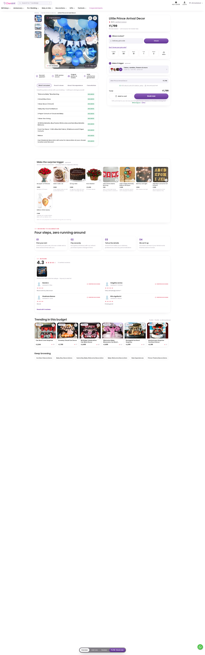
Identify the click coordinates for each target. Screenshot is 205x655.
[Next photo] (95, 42)
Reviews (104, 650)
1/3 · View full (91, 66)
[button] (6, 8)
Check (156, 41)
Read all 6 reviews (44, 309)
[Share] (90, 18)
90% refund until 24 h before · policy (132, 85)
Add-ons (94, 650)
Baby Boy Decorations (64, 358)
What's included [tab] (44, 85)
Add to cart (122, 96)
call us (143, 103)
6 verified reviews (120, 22)
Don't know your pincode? (118, 47)
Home (37, 13)
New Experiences (138, 358)
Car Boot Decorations (48, 13)
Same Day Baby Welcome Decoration (90, 358)
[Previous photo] (47, 42)
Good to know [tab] (58, 85)
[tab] (38, 18)
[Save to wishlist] (95, 18)
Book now (151, 96)
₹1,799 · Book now (117, 650)
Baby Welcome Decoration (117, 358)
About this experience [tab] (75, 85)
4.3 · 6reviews (52, 66)
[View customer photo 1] (42, 272)
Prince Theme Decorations (157, 358)
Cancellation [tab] (91, 85)
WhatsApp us (136, 103)
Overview (84, 650)
